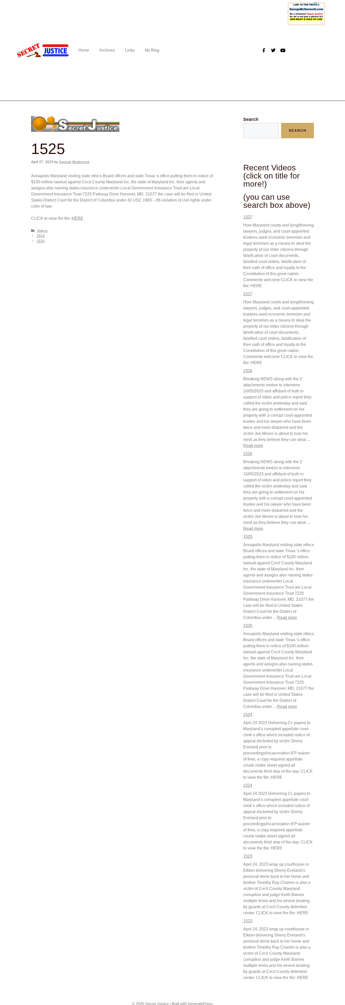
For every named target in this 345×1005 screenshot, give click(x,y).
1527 (247, 217)
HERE (77, 218)
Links (130, 50)
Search (250, 119)
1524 (41, 236)
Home (83, 50)
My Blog (152, 50)
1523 (247, 856)
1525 (41, 241)
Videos (42, 231)
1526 (247, 371)
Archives (107, 50)
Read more (253, 445)
